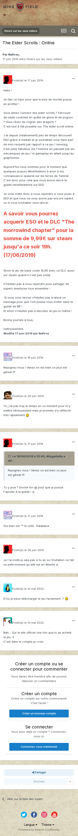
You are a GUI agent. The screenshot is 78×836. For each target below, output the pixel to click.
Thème (46, 824)
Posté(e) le (27, 80)
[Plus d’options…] (73, 78)
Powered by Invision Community (39, 829)
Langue (30, 824)
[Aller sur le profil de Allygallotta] (7, 356)
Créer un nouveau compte (39, 713)
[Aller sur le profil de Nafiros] (7, 79)
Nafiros (13, 54)
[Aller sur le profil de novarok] (7, 587)
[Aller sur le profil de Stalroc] (7, 395)
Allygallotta (54, 456)
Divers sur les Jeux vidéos (44, 59)
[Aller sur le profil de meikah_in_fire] (7, 621)
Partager (40, 772)
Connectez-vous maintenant (39, 746)
